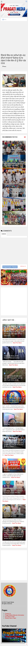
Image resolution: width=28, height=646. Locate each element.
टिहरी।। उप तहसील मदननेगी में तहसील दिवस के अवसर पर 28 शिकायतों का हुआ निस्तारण (13, 400)
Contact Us (8, 613)
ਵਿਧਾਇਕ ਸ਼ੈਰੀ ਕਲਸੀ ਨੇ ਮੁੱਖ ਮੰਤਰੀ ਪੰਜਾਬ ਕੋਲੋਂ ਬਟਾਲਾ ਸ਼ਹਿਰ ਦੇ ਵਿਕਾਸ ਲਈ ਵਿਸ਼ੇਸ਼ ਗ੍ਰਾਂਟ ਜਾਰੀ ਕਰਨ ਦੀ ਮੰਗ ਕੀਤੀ (13, 177)
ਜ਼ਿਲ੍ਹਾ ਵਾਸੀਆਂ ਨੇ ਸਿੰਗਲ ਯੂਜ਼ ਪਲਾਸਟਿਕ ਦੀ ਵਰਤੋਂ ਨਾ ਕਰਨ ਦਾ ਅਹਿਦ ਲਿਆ (14, 164)
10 (4, 527)
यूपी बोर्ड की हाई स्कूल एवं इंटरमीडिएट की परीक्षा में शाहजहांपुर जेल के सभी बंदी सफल (13, 514)
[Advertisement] (14, 37)
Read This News (14, 280)
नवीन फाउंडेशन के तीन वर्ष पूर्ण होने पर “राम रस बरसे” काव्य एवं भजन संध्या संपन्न (13, 334)
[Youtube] (1, 1)
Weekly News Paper (10, 618)
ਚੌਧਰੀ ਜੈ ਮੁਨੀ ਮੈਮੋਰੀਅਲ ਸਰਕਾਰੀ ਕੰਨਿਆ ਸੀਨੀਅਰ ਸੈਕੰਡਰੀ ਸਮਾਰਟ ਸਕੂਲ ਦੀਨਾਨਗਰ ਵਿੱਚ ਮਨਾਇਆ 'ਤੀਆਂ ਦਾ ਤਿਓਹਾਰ (14, 220)
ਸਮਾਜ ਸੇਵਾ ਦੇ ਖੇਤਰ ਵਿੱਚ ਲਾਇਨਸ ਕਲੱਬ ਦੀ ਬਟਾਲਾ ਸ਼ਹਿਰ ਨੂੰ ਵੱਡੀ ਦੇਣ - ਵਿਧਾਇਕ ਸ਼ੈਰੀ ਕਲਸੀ (14, 206)
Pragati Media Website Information (14, 615)
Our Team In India (9, 616)
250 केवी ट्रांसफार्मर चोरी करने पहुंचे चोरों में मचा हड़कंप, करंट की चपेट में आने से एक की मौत (13, 378)
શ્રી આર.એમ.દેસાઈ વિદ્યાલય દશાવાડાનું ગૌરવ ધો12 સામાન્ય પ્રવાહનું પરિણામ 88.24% (13, 491)
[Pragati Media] (14, 16)
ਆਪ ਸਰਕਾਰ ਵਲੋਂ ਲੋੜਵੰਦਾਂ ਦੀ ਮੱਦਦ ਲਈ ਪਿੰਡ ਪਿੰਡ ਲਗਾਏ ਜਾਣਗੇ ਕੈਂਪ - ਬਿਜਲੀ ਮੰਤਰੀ (13, 150)
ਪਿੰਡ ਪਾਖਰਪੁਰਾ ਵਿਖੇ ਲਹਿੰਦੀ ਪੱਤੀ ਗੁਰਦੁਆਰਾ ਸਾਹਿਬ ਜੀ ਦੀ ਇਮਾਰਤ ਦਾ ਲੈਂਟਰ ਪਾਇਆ (13, 445)
